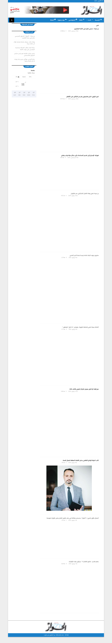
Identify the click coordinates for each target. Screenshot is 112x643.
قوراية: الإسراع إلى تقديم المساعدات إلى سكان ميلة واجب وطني (80, 155)
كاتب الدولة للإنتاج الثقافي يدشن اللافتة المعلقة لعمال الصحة (81, 460)
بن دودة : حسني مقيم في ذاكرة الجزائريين (86, 28)
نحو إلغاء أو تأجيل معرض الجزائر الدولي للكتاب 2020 (84, 389)
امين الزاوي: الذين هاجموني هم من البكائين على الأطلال (82, 96)
